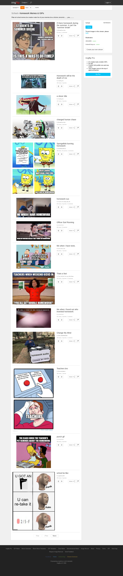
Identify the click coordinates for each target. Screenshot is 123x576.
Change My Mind (64, 333)
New (26, 7)
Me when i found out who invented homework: (67, 310)
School (15, 7)
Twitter (55, 556)
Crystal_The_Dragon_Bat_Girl (64, 201)
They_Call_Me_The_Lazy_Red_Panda (65, 276)
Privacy (98, 548)
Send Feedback (69, 551)
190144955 (91, 41)
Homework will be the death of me (66, 77)
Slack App (114, 548)
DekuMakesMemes (62, 148)
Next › (55, 536)
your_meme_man (61, 248)
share (71, 35)
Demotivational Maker (73, 548)
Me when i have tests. (66, 246)
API (109, 548)
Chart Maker (61, 548)
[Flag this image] (78, 35)
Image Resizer (85, 548)
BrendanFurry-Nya (61, 30)
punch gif (60, 437)
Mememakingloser (61, 371)
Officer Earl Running (65, 222)
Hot (22, 7)
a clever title (62, 96)
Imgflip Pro (9, 548)
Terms (104, 548)
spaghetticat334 (61, 475)
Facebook (48, 556)
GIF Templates (52, 548)
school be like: (63, 473)
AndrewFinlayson (93, 44)
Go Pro (98, 74)
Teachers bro (62, 368)
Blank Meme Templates (39, 548)
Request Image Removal (56, 551)
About (92, 548)
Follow (89, 27)
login (87, 33)
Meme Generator (26, 548)
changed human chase (66, 120)
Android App (62, 556)
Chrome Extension (72, 556)
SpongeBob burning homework (65, 145)
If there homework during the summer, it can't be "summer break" (67, 25)
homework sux (63, 199)
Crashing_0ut (60, 80)
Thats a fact (62, 274)
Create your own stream (95, 49)
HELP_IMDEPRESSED (62, 335)
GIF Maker (17, 548)
